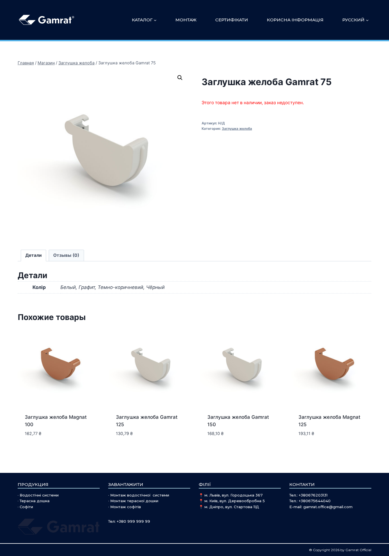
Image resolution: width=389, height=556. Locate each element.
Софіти (26, 506)
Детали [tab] (33, 255)
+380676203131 (313, 495)
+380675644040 (315, 500)
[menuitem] (355, 20)
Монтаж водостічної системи (139, 495)
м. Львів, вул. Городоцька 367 (233, 495)
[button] (180, 78)
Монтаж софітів (125, 506)
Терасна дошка (35, 500)
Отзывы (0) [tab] (66, 255)
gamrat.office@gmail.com (328, 506)
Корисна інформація (295, 19)
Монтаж (185, 19)
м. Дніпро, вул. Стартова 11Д (231, 506)
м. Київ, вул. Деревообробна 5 (234, 500)
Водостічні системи (39, 495)
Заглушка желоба (237, 128)
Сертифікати (231, 19)
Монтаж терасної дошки (134, 500)
